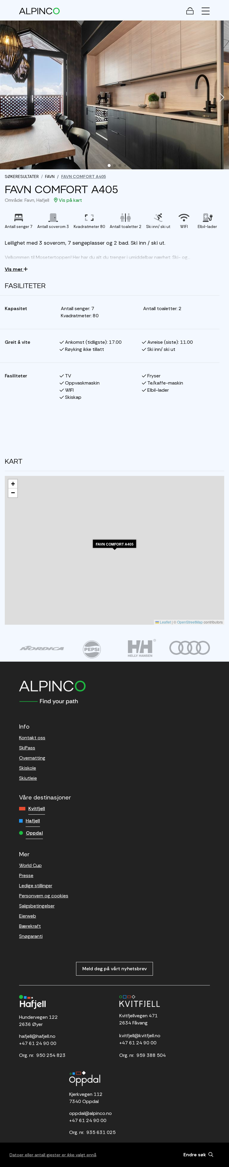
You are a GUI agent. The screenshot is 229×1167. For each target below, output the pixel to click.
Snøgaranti (31, 936)
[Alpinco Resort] (39, 11)
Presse (26, 875)
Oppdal (34, 833)
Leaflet (165, 621)
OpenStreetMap (190, 621)
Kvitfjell (36, 808)
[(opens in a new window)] (41, 648)
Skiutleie (28, 778)
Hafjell (33, 821)
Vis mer (14, 269)
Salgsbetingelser (37, 906)
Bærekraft (30, 926)
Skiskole (27, 768)
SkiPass (27, 748)
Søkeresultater (22, 176)
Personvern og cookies (43, 896)
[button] (7, 98)
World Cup (30, 865)
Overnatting (32, 758)
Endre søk (195, 1155)
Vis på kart (70, 200)
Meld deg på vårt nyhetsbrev (114, 969)
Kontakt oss (32, 738)
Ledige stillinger (35, 885)
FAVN (50, 176)
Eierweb (27, 916)
